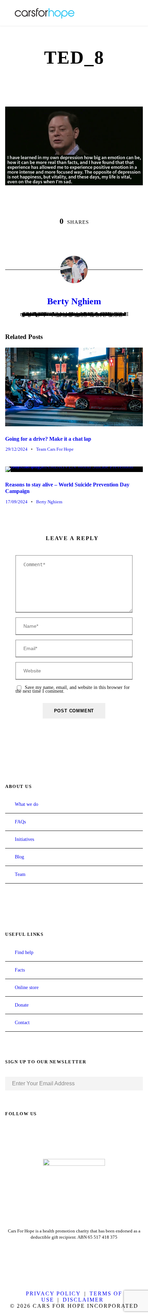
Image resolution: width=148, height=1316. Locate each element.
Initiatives (24, 839)
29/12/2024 (17, 449)
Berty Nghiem (74, 301)
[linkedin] (20, 1133)
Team (20, 874)
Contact (22, 1022)
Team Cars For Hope (55, 449)
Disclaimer (83, 1300)
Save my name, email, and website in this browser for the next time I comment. (72, 689)
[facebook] (8, 1133)
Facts (20, 970)
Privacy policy (53, 1293)
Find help (24, 952)
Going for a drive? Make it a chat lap (48, 439)
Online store (27, 987)
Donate (22, 1005)
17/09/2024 (17, 501)
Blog (19, 856)
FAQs (20, 821)
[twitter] (32, 1133)
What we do (26, 804)
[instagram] (45, 1133)
